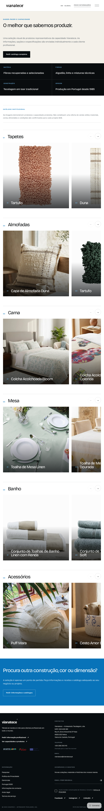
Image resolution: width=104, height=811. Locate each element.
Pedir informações (82, 5)
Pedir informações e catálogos (19, 693)
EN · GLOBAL (66, 6)
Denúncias (6, 780)
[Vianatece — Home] (15, 5)
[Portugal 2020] (23, 749)
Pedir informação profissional (15, 737)
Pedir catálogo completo (16, 54)
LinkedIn (88, 798)
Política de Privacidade (10, 776)
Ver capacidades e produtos (14, 742)
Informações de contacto (11, 788)
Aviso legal (6, 792)
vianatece (10, 722)
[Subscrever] (99, 780)
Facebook (60, 798)
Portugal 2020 (7, 784)
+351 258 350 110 (61, 746)
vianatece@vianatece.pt (64, 757)
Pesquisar (6, 772)
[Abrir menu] (97, 5)
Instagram (74, 798)
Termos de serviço (9, 796)
